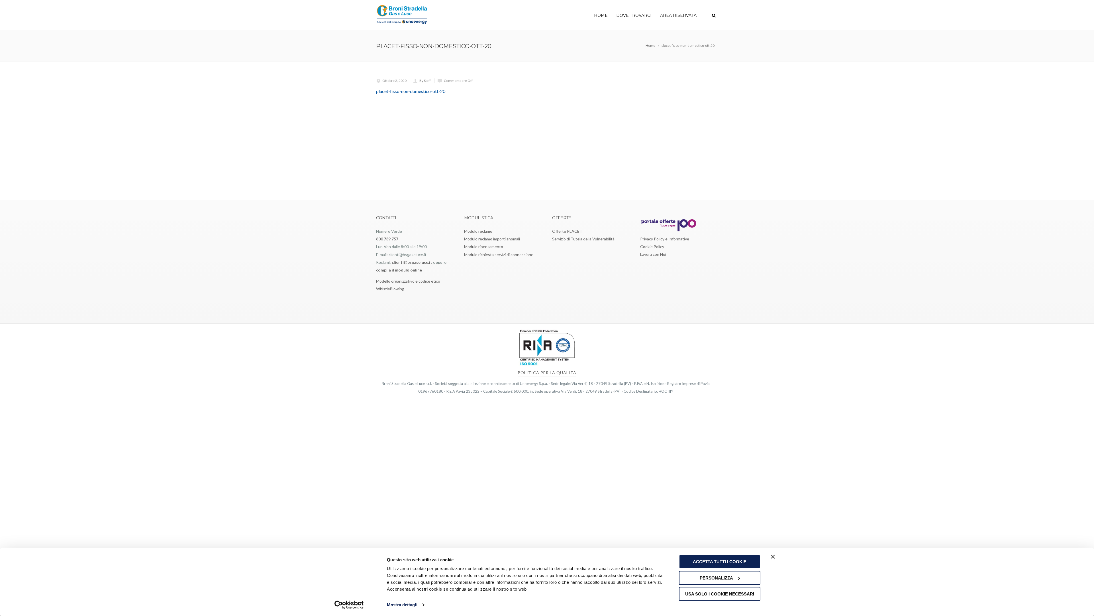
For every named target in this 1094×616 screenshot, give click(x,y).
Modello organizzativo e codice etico (408, 281)
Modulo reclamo (478, 231)
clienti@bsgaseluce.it (412, 262)
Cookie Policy (652, 246)
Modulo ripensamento (483, 246)
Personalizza (716, 577)
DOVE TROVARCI (634, 15)
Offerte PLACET (567, 231)
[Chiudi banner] (773, 557)
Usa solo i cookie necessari (719, 593)
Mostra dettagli (402, 604)
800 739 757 (387, 238)
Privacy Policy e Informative (664, 238)
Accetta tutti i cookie (719, 561)
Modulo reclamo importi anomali (492, 238)
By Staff (425, 80)
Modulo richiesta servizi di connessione (498, 254)
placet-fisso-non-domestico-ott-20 (410, 91)
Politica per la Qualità (547, 372)
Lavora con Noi (653, 254)
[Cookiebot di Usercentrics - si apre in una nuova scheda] (349, 605)
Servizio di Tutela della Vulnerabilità (583, 238)
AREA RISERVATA (678, 15)
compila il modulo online (399, 270)
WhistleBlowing (390, 288)
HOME (601, 15)
